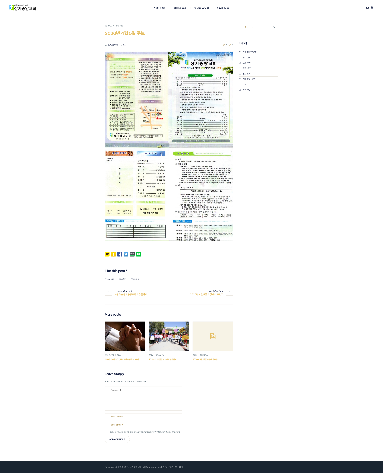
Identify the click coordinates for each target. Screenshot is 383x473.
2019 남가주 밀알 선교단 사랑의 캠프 (162, 359)
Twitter (122, 279)
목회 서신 (246, 68)
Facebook (109, 279)
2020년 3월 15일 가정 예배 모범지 (206, 359)
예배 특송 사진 (248, 79)
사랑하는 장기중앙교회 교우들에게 (130, 294)
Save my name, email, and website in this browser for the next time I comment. (145, 432)
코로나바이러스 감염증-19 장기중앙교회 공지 (122, 359)
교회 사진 (246, 63)
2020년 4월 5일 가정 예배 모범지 (206, 294)
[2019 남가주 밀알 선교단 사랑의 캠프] (169, 336)
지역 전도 (246, 90)
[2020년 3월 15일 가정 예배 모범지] (213, 336)
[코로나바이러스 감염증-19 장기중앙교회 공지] (125, 336)
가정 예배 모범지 (249, 52)
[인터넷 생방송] (367, 7)
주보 (124, 45)
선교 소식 (246, 74)
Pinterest (135, 279)
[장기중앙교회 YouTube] (372, 7)
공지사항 (246, 57)
